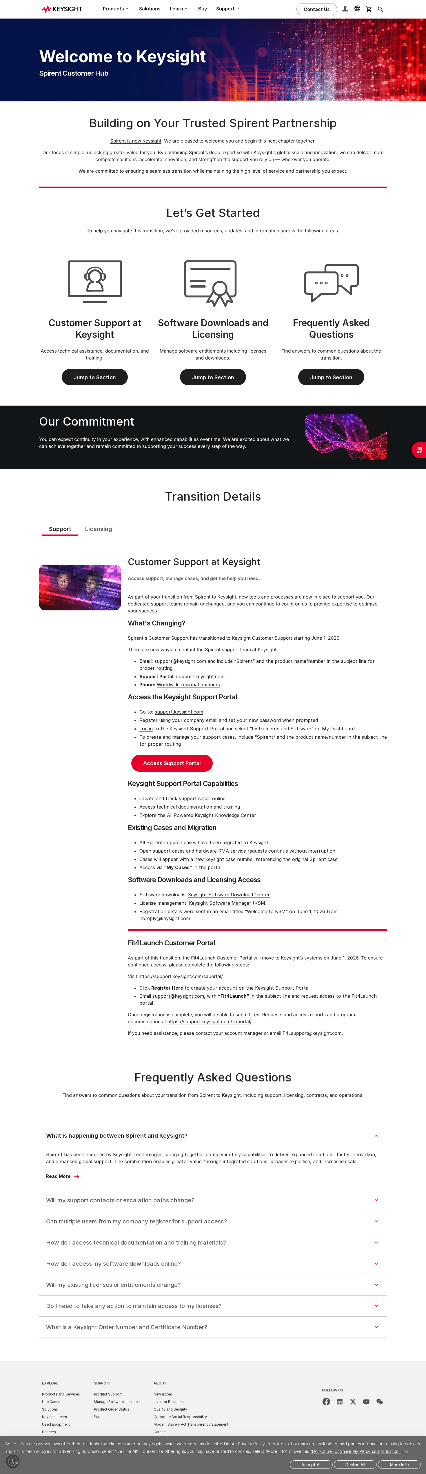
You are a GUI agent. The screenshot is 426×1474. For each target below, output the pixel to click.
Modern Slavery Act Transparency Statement (191, 1424)
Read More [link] (58, 1176)
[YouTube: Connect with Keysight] (366, 1401)
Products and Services (61, 1394)
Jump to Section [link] (95, 377)
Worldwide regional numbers (188, 684)
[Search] (380, 9)
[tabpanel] (213, 798)
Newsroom (163, 1394)
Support (102, 1383)
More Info (399, 1464)
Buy (202, 9)
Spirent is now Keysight (135, 141)
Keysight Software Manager (220, 903)
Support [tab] (60, 529)
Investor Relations (169, 1402)
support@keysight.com (178, 996)
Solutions (150, 9)
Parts (98, 1417)
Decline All (355, 1464)
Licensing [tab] (98, 529)
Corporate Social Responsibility (180, 1417)
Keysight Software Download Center (229, 894)
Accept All (311, 1464)
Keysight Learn (54, 1417)
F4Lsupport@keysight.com (312, 1033)
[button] (345, 9)
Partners (49, 1432)
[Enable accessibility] (13, 1461)
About (160, 1383)
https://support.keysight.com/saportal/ (181, 976)
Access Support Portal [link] (172, 763)
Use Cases (51, 1402)
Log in (146, 728)
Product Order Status (111, 1409)
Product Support (108, 1394)
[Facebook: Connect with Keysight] (326, 1401)
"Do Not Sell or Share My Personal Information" (355, 1451)
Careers (160, 1432)
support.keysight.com (200, 676)
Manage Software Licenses (117, 1402)
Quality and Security (170, 1409)
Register (148, 720)
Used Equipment (56, 1424)
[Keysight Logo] (64, 9)
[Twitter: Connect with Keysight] (353, 1401)
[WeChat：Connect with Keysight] (379, 1401)
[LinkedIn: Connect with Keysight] (339, 1401)
